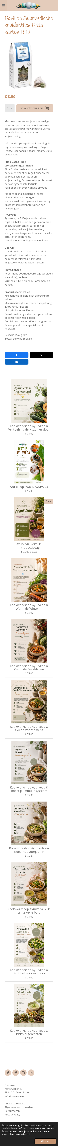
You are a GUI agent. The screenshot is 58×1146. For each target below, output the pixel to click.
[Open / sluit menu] (3, 5)
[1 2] (10, 108)
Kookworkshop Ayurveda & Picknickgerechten (29, 1032)
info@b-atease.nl (14, 1096)
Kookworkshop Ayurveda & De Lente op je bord (29, 910)
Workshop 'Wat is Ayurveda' (29, 486)
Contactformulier (15, 1103)
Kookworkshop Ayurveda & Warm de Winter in (29, 606)
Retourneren (12, 1111)
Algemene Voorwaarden (19, 1107)
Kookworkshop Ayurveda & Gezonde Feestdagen (29, 667)
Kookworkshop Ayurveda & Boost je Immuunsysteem (29, 789)
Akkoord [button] (45, 1141)
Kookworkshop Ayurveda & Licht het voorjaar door (29, 971)
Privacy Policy (12, 1114)
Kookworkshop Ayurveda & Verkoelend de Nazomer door (29, 427)
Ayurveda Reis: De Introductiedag (29, 545)
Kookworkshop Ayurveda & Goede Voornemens (29, 728)
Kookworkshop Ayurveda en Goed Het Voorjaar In (29, 849)
